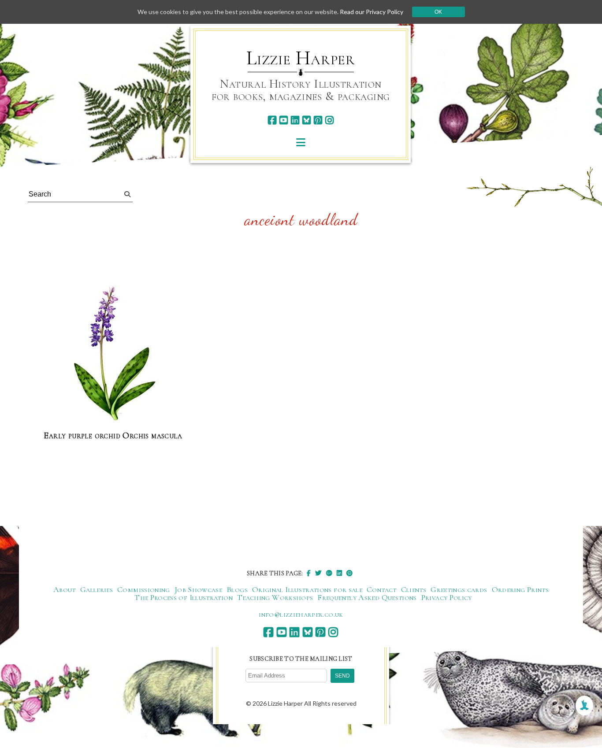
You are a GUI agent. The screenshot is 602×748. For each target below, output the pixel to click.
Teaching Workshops (275, 597)
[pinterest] (318, 120)
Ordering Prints (520, 589)
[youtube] (283, 120)
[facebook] (272, 120)
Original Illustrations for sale (307, 589)
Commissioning (143, 589)
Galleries (96, 589)
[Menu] (300, 142)
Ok (438, 12)
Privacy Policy (446, 597)
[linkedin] (295, 120)
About (64, 589)
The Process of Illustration (183, 597)
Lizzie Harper (300, 58)
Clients (414, 589)
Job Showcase (198, 589)
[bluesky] (306, 120)
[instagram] (329, 120)
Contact (382, 589)
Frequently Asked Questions (366, 597)
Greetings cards (459, 589)
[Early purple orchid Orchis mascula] (113, 353)
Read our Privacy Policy (371, 11)
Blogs (237, 589)
